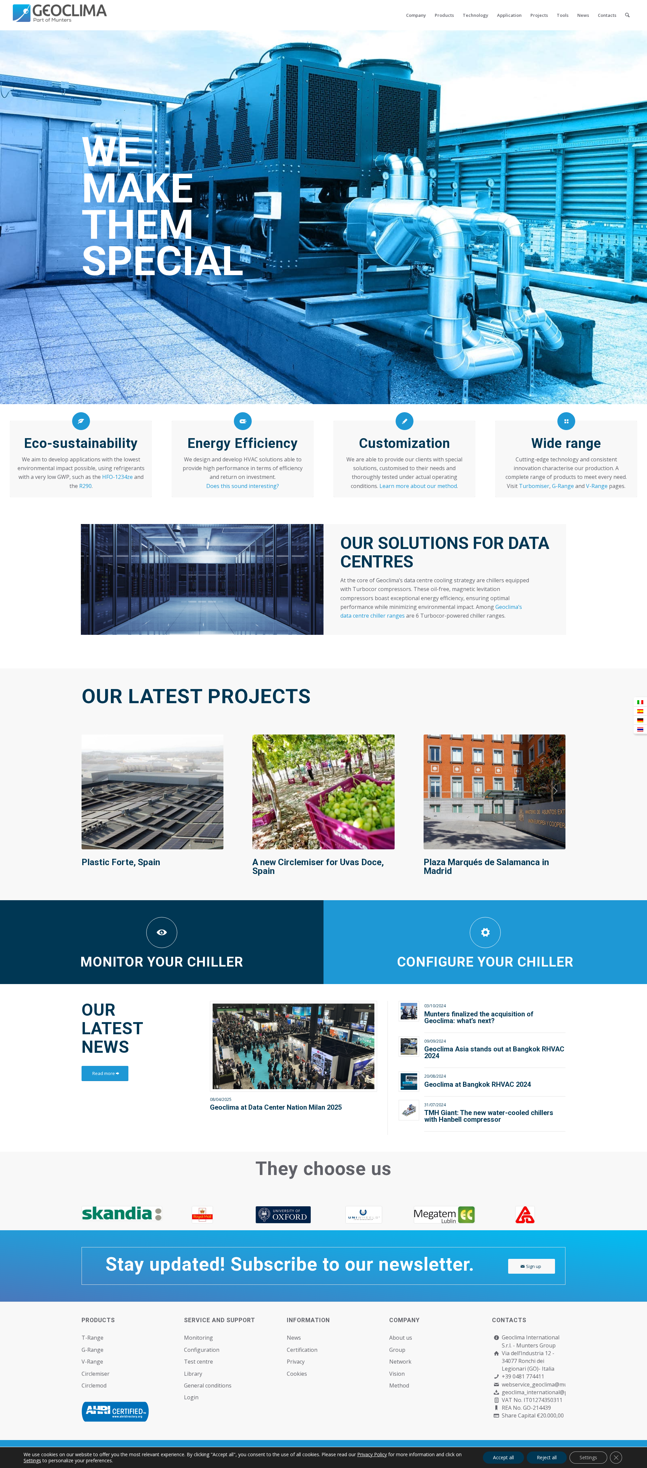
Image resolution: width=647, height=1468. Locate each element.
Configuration (201, 1349)
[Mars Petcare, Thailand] (494, 792)
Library (193, 1373)
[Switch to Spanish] (640, 711)
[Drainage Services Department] (202, 1214)
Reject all (547, 1457)
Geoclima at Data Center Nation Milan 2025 (276, 1107)
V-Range (597, 486)
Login (191, 1397)
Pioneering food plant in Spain (312, 862)
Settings (32, 1461)
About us (400, 1337)
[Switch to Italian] (640, 702)
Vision (397, 1373)
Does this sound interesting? (242, 486)
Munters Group (536, 1345)
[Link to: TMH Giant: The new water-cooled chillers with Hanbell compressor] (409, 1110)
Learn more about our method (418, 486)
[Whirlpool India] (364, 1214)
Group (397, 1349)
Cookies (297, 1373)
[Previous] (92, 791)
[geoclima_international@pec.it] (496, 1392)
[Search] (627, 15)
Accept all (503, 1457)
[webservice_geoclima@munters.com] (496, 1385)
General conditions (208, 1385)
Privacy (296, 1361)
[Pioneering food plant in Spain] (323, 792)
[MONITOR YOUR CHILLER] (161, 932)
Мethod (399, 1385)
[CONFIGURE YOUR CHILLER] (485, 932)
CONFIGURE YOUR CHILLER (485, 962)
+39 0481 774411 (523, 1376)
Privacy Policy (372, 1454)
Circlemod (94, 1385)
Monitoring (198, 1337)
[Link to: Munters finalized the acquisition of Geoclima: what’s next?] (409, 1011)
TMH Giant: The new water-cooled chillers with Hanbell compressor (488, 1116)
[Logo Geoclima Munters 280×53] (60, 19)
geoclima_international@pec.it (540, 1392)
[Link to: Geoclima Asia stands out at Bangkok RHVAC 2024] (409, 1046)
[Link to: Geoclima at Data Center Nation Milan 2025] (293, 1046)
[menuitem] (416, 15)
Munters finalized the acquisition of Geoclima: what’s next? (478, 1017)
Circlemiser (96, 1373)
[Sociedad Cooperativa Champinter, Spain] (152, 792)
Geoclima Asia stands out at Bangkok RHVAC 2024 (494, 1052)
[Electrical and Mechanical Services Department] (283, 1214)
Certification (302, 1349)
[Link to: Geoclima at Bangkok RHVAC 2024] (409, 1081)
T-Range (92, 1337)
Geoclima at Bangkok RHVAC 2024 (477, 1084)
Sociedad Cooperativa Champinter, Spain (150, 866)
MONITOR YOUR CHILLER (161, 962)
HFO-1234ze (117, 477)
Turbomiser (534, 486)
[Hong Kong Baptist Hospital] (122, 1214)
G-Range (563, 486)
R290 (85, 486)
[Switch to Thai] (640, 729)
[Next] (555, 791)
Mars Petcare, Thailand (470, 862)
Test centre (198, 1361)
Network (400, 1361)
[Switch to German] (640, 720)
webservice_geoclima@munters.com (547, 1384)
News (294, 1337)
